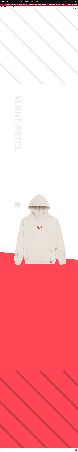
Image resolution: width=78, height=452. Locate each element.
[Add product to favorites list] (73, 9)
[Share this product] (76, 9)
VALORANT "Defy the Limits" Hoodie (7, 449)
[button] (76, 1)
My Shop (36, 1)
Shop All (14, 1)
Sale (32, 1)
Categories (20, 1)
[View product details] (76, 450)
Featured (27, 1)
